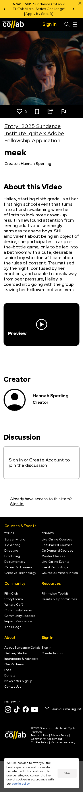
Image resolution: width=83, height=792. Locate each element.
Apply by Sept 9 (38, 13)
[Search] (67, 24)
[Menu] (75, 24)
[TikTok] (16, 709)
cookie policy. (21, 784)
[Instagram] (8, 709)
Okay (67, 773)
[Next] (73, 9)
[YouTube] (34, 709)
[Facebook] (25, 709)
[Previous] (4, 9)
